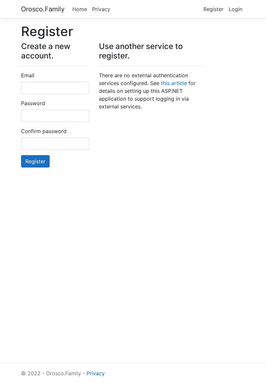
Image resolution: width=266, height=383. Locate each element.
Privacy (101, 9)
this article (174, 83)
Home (79, 9)
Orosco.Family (43, 9)
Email (27, 75)
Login (235, 9)
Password (33, 103)
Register (213, 9)
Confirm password (43, 131)
